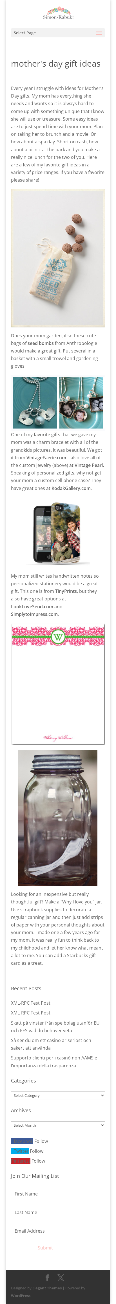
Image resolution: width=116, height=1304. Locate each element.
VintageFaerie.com (46, 458)
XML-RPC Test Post (30, 1003)
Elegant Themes (47, 1288)
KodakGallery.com (71, 488)
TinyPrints (66, 591)
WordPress (20, 1295)
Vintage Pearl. (89, 465)
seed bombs (41, 343)
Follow (41, 1141)
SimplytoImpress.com (34, 614)
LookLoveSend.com (32, 607)
